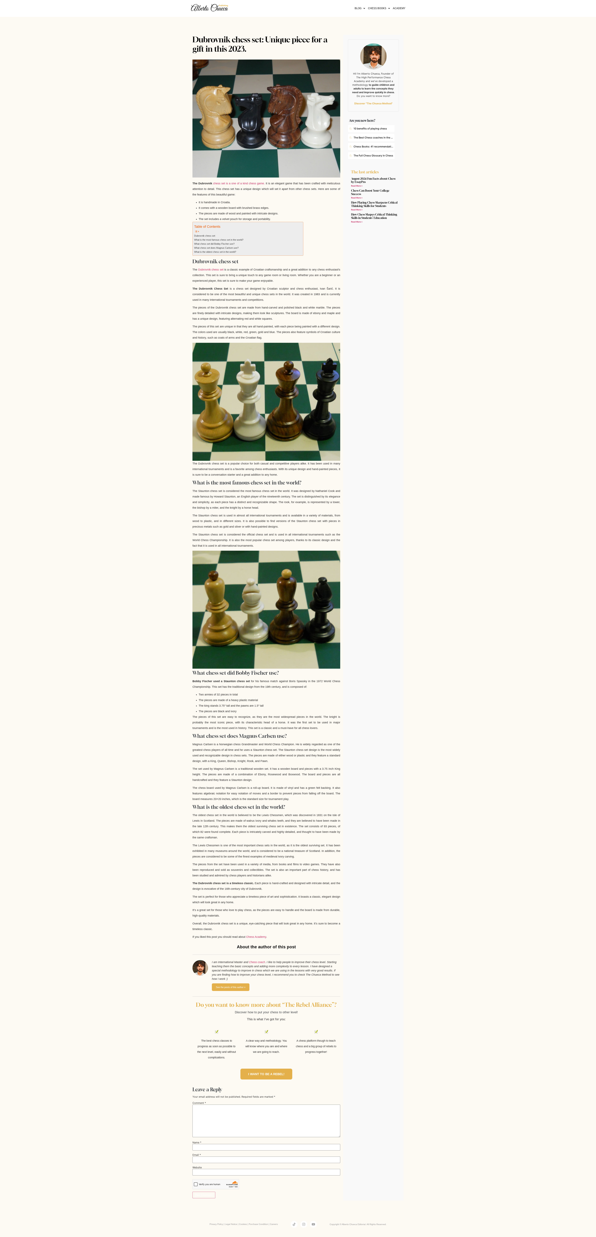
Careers (274, 1224)
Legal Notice (231, 1224)
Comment (199, 1103)
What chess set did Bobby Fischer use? (214, 244)
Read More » (357, 186)
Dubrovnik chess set (204, 236)
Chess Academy (256, 936)
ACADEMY (399, 8)
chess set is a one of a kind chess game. (239, 183)
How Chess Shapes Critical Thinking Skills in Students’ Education (374, 216)
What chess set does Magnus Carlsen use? (216, 248)
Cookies (243, 1224)
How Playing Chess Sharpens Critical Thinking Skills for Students (374, 204)
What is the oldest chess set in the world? (215, 252)
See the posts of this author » (230, 987)
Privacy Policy (216, 1224)
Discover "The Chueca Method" (373, 103)
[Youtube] (313, 1224)
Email (196, 1155)
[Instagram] (303, 1224)
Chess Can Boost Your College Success (370, 192)
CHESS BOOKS (377, 8)
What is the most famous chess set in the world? (218, 240)
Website (197, 1167)
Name (196, 1142)
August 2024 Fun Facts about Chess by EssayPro (373, 180)
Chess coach (257, 962)
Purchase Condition (258, 1224)
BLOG (358, 8)
